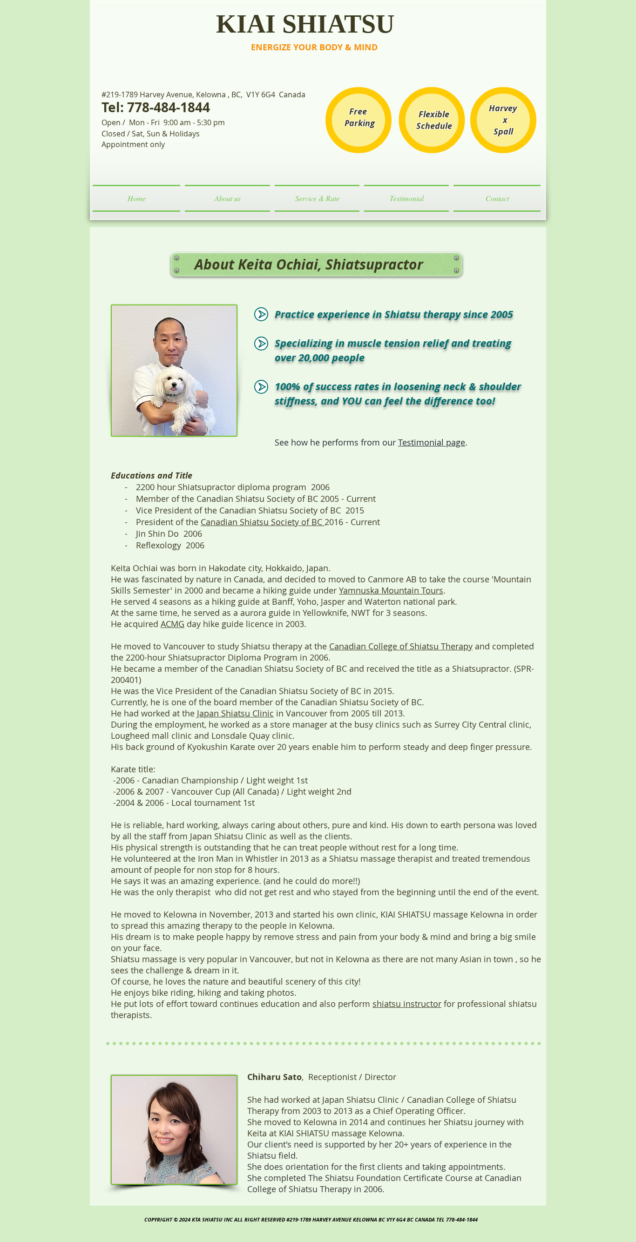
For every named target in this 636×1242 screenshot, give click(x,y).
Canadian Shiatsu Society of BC (263, 521)
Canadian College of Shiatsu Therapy (401, 646)
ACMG (172, 623)
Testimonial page (431, 442)
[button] (227, 198)
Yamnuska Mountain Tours (391, 590)
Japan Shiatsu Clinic (235, 713)
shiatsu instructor (406, 1003)
